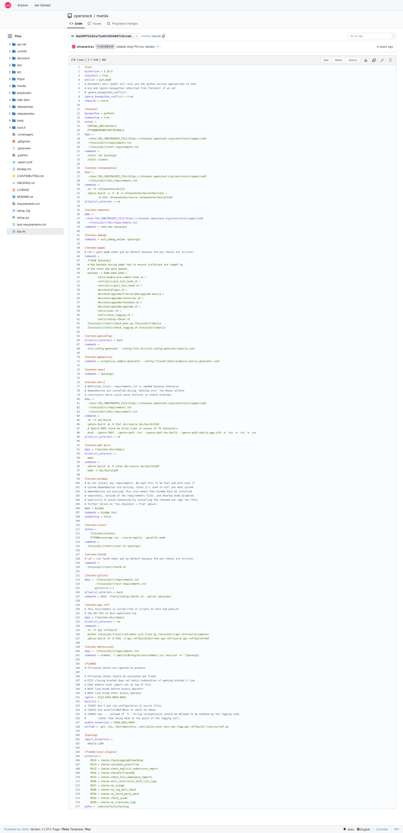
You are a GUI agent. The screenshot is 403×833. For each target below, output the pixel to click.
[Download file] (365, 60)
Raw (326, 60)
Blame (338, 60)
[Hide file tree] (10, 36)
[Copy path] (163, 36)
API (396, 829)
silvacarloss (85, 46)
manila (102, 16)
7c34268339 (105, 46)
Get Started (42, 5)
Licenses (382, 829)
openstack (83, 16)
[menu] (348, 829)
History (353, 60)
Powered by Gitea (16, 829)
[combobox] (371, 36)
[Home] (8, 5)
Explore (23, 5)
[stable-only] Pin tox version (135, 46)
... (158, 46)
